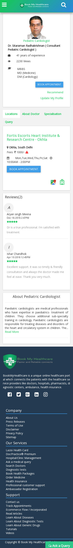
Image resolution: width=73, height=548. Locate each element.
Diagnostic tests (16, 469)
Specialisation (52, 114)
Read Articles (14, 513)
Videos (10, 533)
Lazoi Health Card (17, 450)
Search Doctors (16, 466)
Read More (12, 332)
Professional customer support (25, 485)
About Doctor (31, 114)
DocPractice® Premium (21, 454)
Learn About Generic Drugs (23, 525)
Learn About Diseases (20, 517)
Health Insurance (16, 481)
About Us (12, 418)
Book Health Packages (20, 473)
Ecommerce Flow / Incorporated (26, 509)
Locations (11, 114)
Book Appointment (49, 84)
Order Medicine (15, 477)
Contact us (12, 502)
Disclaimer (12, 429)
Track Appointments (18, 506)
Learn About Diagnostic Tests (24, 521)
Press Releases (15, 421)
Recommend (55, 92)
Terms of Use (14, 425)
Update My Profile (51, 98)
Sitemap (11, 437)
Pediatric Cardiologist (36, 41)
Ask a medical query (18, 462)
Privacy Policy (14, 433)
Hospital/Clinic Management (23, 458)
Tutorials (11, 529)
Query (9, 122)
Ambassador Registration (22, 489)
